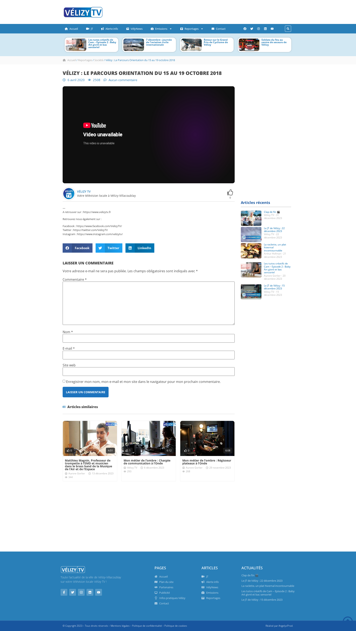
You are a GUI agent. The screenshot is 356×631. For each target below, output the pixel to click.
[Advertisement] (189, 11)
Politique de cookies (175, 625)
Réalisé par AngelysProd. (279, 625)
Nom (68, 332)
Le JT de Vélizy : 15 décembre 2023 (274, 287)
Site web (69, 365)
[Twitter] (252, 29)
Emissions (161, 29)
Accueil (73, 29)
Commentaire (75, 279)
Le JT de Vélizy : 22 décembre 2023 (274, 229)
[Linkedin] (265, 29)
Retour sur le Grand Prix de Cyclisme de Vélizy (216, 42)
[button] (288, 29)
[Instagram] (258, 29)
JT (92, 29)
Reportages (192, 29)
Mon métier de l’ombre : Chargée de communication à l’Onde (147, 461)
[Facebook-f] (64, 592)
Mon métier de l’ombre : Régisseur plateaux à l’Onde (206, 461)
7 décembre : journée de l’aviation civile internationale (159, 42)
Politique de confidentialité (147, 625)
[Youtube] (272, 29)
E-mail (69, 348)
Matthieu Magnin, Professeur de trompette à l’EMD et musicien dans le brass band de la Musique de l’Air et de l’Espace (88, 464)
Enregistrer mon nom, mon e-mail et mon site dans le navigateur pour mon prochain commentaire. (143, 381)
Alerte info (111, 29)
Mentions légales (120, 625)
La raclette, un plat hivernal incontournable (267, 586)
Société (98, 60)
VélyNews (137, 29)
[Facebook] (245, 29)
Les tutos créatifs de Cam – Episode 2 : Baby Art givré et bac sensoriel (102, 43)
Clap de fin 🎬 (272, 212)
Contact (221, 29)
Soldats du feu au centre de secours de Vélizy (274, 42)
